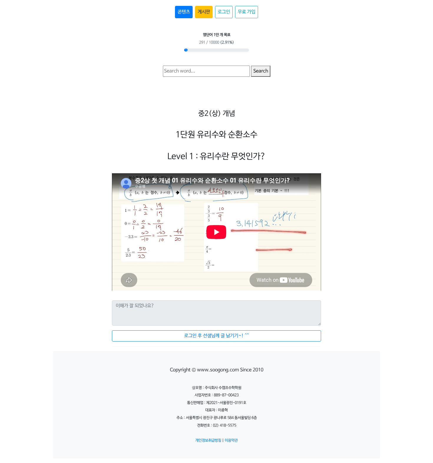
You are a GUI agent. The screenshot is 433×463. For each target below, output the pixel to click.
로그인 (224, 12)
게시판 (204, 12)
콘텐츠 (184, 12)
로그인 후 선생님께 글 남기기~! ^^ (216, 336)
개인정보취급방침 (208, 440)
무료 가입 (246, 12)
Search (260, 71)
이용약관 (231, 440)
